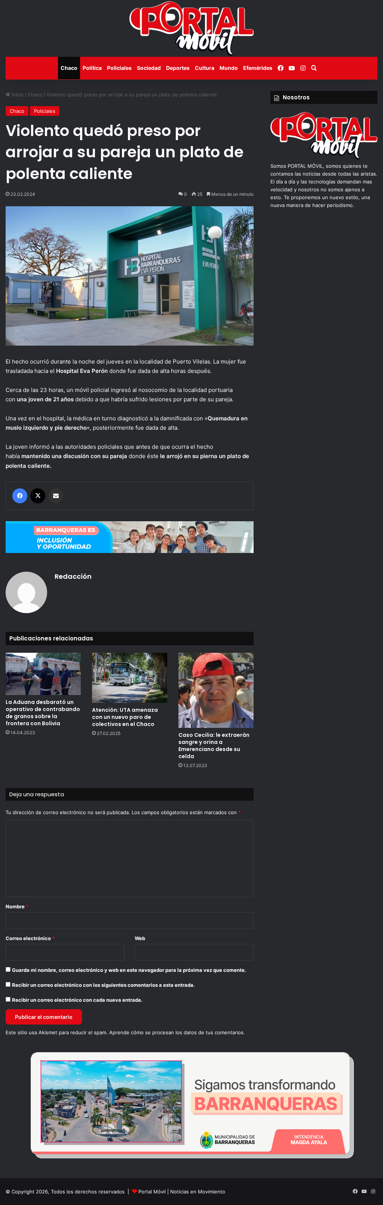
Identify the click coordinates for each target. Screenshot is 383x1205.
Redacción (73, 576)
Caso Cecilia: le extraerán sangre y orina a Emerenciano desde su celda (213, 745)
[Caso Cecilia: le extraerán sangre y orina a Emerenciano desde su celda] (216, 690)
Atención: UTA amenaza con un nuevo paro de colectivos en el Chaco (125, 717)
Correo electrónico (30, 938)
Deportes (178, 68)
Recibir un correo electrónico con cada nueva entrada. (77, 1000)
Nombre (17, 906)
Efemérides (257, 68)
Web (140, 938)
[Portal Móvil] (191, 28)
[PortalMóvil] (323, 158)
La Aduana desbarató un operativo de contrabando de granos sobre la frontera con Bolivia (43, 712)
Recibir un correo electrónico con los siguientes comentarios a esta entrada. (103, 985)
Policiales (119, 68)
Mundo (229, 68)
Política (92, 68)
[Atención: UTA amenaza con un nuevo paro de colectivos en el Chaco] (129, 678)
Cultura (204, 68)
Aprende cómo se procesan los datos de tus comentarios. (177, 1032)
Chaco (69, 68)
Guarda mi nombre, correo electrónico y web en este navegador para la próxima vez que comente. (129, 970)
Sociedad (149, 68)
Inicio (17, 95)
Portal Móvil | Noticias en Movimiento (181, 1192)
